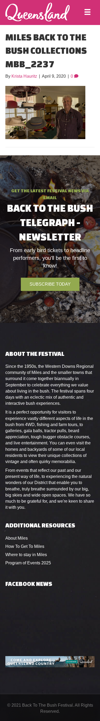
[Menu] (87, 12)
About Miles (16, 538)
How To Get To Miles (24, 546)
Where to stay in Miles (26, 554)
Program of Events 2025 (28, 563)
